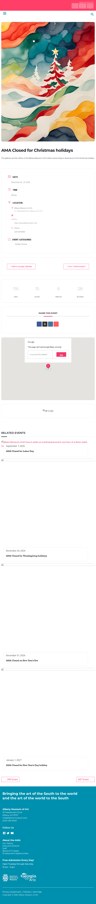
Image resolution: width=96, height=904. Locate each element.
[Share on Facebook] (39, 324)
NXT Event (83, 779)
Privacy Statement (11, 892)
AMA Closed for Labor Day (20, 451)
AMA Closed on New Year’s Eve (22, 661)
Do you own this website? (38, 354)
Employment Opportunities (15, 853)
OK (61, 355)
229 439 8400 (19, 232)
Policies (27, 892)
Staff (4, 848)
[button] (92, 14)
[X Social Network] (44, 324)
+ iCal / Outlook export (76, 266)
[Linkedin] (50, 324)
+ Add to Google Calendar (21, 266)
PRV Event (12, 779)
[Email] (56, 324)
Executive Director (11, 846)
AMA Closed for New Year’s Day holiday (26, 765)
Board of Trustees (10, 851)
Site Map (37, 892)
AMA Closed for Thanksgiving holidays (26, 556)
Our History (7, 843)
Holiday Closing (21, 244)
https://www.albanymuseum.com (25, 223)
